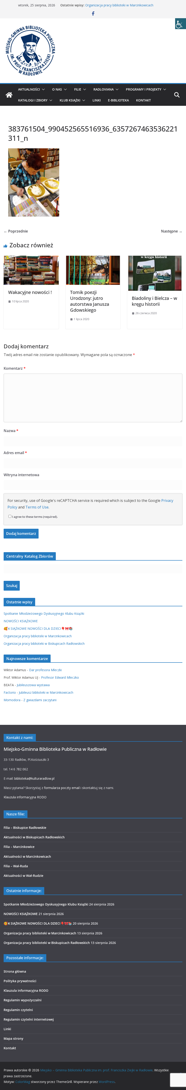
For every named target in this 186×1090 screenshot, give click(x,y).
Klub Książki (70, 100)
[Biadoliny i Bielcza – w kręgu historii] (154, 258)
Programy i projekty (143, 89)
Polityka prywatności (20, 981)
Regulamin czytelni (18, 1010)
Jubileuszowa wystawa (33, 685)
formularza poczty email (62, 788)
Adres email (15, 452)
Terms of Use (37, 507)
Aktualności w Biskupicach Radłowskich (34, 837)
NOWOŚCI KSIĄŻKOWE (21, 621)
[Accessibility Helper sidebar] (180, 23)
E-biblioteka (118, 100)
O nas (57, 89)
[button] (42, 89)
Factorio (10, 692)
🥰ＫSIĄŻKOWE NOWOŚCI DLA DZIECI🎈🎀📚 (38, 628)
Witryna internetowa (21, 474)
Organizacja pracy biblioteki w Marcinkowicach (119, 5)
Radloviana (103, 89)
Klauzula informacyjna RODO (25, 797)
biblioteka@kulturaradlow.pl (34, 778)
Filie (77, 89)
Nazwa (11, 430)
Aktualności (29, 89)
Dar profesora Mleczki (45, 670)
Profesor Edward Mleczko (60, 677)
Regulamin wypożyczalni (23, 1000)
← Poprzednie (16, 231)
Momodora (12, 700)
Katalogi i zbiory (32, 100)
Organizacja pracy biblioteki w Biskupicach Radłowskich (44, 643)
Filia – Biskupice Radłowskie (25, 827)
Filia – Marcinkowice (19, 847)
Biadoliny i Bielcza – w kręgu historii (154, 301)
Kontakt (143, 100)
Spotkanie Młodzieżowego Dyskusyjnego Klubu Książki (44, 613)
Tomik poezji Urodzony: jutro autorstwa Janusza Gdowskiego (89, 301)
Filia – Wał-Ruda (16, 866)
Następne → (171, 231)
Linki (97, 100)
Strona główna (15, 971)
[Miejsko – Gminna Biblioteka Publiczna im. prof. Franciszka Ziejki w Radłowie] (9, 94)
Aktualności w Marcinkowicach (27, 856)
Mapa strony (13, 1038)
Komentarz (15, 368)
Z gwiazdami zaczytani (39, 700)
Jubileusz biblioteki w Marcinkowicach (46, 692)
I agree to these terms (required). (35, 517)
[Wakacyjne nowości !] (31, 258)
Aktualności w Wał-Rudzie (23, 875)
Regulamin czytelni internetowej (29, 1019)
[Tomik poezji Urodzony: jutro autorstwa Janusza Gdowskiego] (93, 258)
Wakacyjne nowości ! (30, 292)
